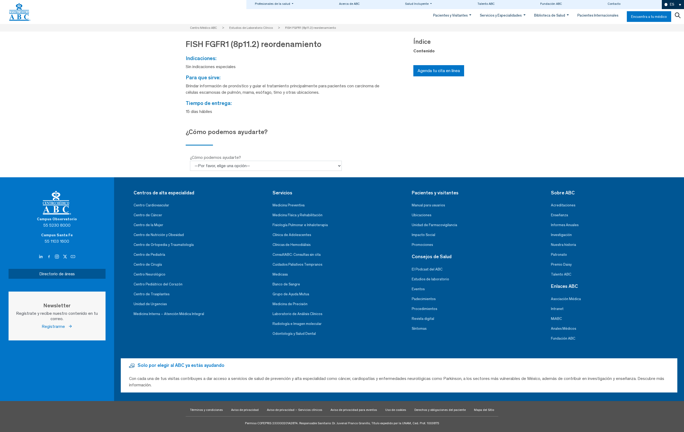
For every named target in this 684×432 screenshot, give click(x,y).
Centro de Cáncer (148, 215)
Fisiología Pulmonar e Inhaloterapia (300, 225)
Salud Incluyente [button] (417, 4)
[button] (673, 4)
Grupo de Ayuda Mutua (291, 294)
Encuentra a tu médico (649, 16)
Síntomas (419, 328)
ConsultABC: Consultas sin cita (297, 254)
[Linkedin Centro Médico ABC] (41, 257)
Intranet (557, 309)
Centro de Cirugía (148, 264)
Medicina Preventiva (289, 205)
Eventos (418, 289)
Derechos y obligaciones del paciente (440, 410)
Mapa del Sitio (484, 410)
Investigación (561, 235)
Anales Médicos (563, 328)
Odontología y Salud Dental (294, 333)
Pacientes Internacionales (597, 15)
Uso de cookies (395, 410)
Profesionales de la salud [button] (273, 4)
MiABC (556, 318)
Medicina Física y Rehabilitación (297, 215)
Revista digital (423, 318)
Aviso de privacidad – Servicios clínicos (294, 410)
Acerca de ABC (349, 4)
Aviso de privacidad (245, 410)
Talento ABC (486, 4)
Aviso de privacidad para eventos (354, 410)
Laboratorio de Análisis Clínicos (297, 314)
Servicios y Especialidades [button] (501, 15)
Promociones (422, 244)
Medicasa (280, 274)
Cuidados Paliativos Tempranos (297, 264)
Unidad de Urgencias (150, 304)
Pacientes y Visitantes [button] (450, 15)
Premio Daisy (561, 264)
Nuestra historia (563, 244)
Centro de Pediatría (149, 254)
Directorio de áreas (57, 273)
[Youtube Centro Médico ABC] (73, 257)
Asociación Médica (566, 299)
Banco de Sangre (286, 284)
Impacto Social (423, 235)
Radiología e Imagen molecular (297, 323)
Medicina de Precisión (290, 304)
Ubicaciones (421, 215)
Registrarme (55, 326)
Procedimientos (424, 309)
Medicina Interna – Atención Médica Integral (169, 314)
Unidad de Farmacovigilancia (434, 225)
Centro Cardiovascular (151, 205)
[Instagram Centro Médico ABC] (57, 257)
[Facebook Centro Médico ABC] (49, 257)
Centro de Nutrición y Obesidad (159, 235)
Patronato (559, 254)
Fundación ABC (551, 4)
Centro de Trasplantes (151, 294)
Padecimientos (424, 299)
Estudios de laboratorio (430, 279)
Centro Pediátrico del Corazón (158, 284)
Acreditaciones (563, 205)
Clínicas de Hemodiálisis (291, 244)
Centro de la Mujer (148, 225)
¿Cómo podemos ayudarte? (215, 157)
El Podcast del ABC (427, 269)
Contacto (614, 4)
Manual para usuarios (428, 205)
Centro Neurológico (149, 274)
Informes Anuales (564, 225)
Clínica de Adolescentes (292, 235)
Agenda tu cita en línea (439, 70)
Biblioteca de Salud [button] (550, 15)
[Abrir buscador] (677, 16)
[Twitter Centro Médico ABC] (65, 257)
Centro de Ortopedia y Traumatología (164, 244)
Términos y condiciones (206, 410)
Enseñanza (559, 215)
